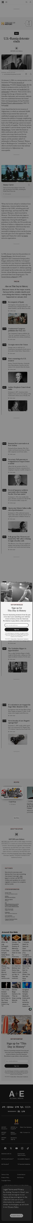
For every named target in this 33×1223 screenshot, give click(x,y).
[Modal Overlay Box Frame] (16, 611)
